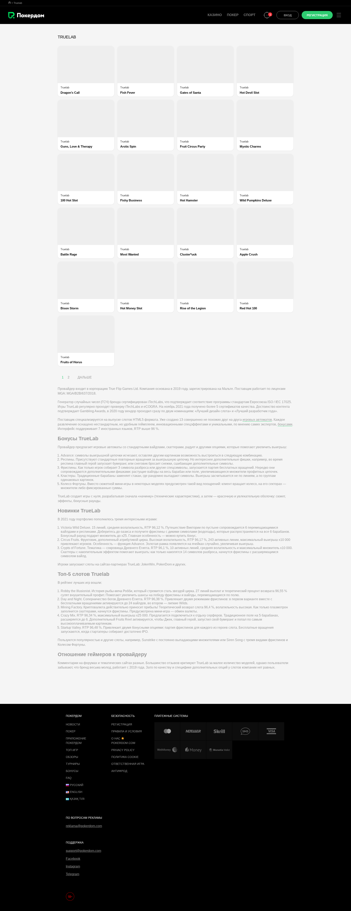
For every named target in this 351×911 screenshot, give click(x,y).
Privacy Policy (122, 750)
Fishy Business (131, 200)
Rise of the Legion (193, 308)
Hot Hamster (189, 200)
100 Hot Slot (69, 200)
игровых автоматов (257, 419)
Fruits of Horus (71, 362)
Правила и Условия (126, 731)
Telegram (72, 874)
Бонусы (72, 771)
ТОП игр (72, 750)
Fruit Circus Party (192, 146)
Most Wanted (129, 254)
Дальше (85, 377)
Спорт (249, 15)
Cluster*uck (188, 254)
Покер (232, 15)
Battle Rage (69, 254)
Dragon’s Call (70, 92)
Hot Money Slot (131, 308)
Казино (215, 15)
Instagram (73, 866)
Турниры (73, 763)
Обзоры (72, 757)
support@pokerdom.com (83, 850)
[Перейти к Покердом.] (9, 2)
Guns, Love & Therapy (76, 146)
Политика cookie (125, 757)
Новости (73, 724)
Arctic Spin (128, 146)
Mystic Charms (250, 146)
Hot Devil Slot (249, 92)
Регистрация (121, 724)
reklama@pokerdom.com (84, 826)
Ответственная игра (127, 763)
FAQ (69, 777)
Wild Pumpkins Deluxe (256, 200)
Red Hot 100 (248, 308)
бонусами (285, 424)
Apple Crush (249, 254)
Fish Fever (127, 92)
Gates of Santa (190, 92)
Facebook (73, 858)
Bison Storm (69, 308)
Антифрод (119, 771)
